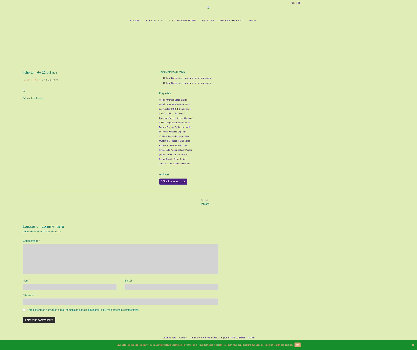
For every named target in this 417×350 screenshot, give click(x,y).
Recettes (208, 20)
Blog (252, 20)
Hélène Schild (170, 78)
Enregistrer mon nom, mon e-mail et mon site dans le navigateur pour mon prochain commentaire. (83, 310)
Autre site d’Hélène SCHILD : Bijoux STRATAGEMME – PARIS (222, 337)
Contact (183, 337)
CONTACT (295, 3)
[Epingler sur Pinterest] (152, 102)
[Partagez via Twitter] (147, 102)
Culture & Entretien (182, 20)
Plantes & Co (154, 20)
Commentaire (31, 241)
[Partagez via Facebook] (142, 102)
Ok (297, 345)
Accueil (135, 20)
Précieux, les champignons (197, 78)
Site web (28, 295)
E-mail (129, 280)
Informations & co (232, 20)
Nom (26, 280)
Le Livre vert (169, 337)
